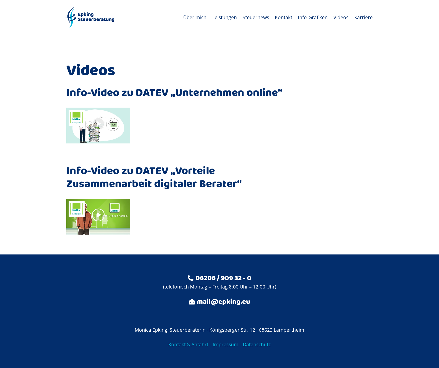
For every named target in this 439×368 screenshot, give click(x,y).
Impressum (225, 344)
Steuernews (256, 17)
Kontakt (283, 17)
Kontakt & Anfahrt (188, 344)
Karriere (363, 17)
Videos (340, 17)
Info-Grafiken (313, 17)
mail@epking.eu (223, 302)
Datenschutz (257, 344)
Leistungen (224, 17)
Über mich (194, 17)
